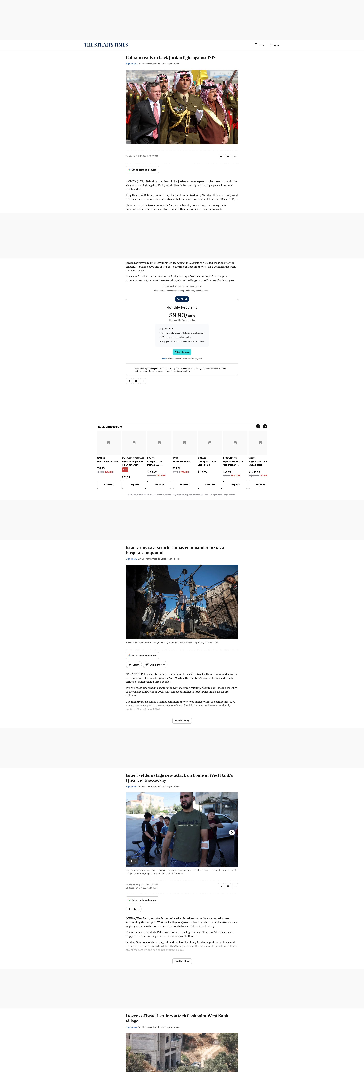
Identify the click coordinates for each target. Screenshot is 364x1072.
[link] (106, 45)
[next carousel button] (232, 832)
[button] (259, 45)
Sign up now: (131, 63)
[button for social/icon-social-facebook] (228, 156)
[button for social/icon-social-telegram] (221, 156)
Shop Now (108, 485)
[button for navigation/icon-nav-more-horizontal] (235, 156)
